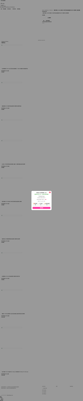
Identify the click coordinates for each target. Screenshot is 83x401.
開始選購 (41, 207)
